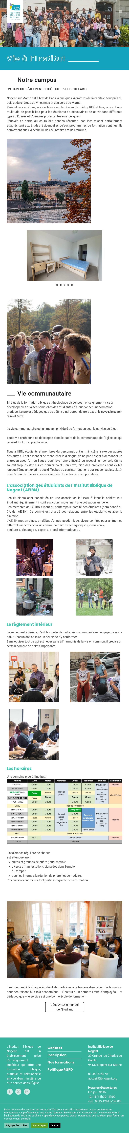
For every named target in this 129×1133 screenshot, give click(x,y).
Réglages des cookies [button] (16, 1125)
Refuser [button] (54, 1125)
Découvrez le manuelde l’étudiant (65, 1007)
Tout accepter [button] (39, 1125)
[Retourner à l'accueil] (15, 11)
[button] (120, 11)
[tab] (57, 285)
